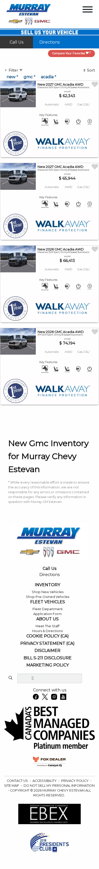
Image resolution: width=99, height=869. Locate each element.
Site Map (12, 785)
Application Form (47, 614)
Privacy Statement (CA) (47, 643)
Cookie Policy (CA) (47, 636)
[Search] (10, 678)
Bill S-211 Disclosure (48, 658)
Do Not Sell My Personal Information (59, 785)
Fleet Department (47, 609)
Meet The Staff (47, 626)
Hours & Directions (47, 631)
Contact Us (18, 781)
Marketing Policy (47, 665)
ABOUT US (47, 619)
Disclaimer (47, 650)
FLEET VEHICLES (47, 602)
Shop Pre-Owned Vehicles (47, 597)
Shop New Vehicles (47, 592)
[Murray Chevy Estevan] (29, 13)
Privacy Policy (75, 781)
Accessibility (44, 781)
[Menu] (87, 10)
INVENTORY (47, 585)
